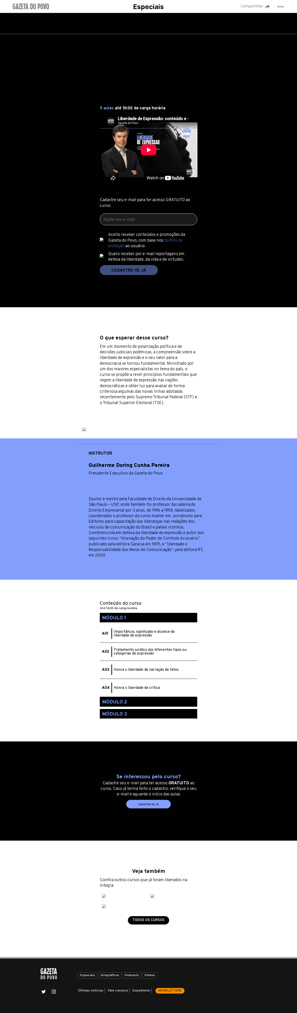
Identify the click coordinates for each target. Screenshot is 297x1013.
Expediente (141, 991)
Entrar (280, 6)
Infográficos (109, 975)
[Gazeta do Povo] (49, 974)
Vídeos (149, 975)
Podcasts (132, 975)
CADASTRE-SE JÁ (128, 270)
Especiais (148, 6)
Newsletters (170, 991)
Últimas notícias (90, 991)
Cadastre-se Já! (148, 804)
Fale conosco (118, 991)
